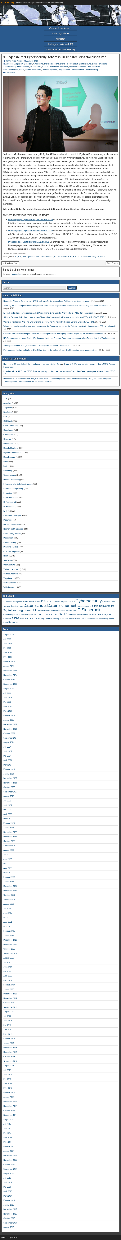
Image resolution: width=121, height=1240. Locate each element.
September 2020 (10, 953)
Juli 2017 (7, 1124)
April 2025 (7, 706)
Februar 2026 (9, 661)
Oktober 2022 (9, 841)
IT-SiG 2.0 (48, 614)
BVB (5, 417)
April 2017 (7, 1137)
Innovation (7, 493)
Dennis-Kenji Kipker (13, 61)
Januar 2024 (8, 774)
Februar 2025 (9, 715)
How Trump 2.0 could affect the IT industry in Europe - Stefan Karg (32, 364)
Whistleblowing (91, 70)
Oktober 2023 (9, 787)
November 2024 (10, 729)
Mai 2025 (7, 702)
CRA (72, 601)
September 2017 (10, 1115)
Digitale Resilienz (51, 64)
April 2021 (7, 922)
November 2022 (10, 837)
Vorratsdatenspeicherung (97, 619)
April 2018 (7, 1083)
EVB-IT (6, 466)
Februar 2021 (9, 931)
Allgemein (18, 64)
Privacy (40, 618)
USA (83, 618)
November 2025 (10, 675)
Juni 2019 (7, 1021)
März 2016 (7, 1196)
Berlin (25, 601)
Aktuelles (9, 64)
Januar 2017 (8, 1151)
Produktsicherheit (10, 70)
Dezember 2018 (10, 1048)
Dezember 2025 (10, 670)
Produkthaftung (93, 67)
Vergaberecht (64, 70)
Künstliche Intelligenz (59, 67)
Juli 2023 (7, 801)
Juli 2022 (7, 855)
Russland (64, 619)
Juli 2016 (7, 1178)
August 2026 (8, 634)
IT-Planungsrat (9, 502)
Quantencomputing (11, 551)
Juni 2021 (7, 913)
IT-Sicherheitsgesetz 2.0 (27, 615)
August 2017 (8, 1119)
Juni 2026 (7, 643)
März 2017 (7, 1142)
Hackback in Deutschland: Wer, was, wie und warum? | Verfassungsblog (34, 379)
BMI (30, 601)
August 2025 (8, 688)
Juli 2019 (7, 1016)
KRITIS (45, 67)
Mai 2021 (7, 917)
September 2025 (10, 684)
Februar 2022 (9, 877)
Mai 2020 (7, 971)
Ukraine (77, 619)
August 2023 (8, 796)
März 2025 (7, 711)
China (50, 601)
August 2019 (8, 1012)
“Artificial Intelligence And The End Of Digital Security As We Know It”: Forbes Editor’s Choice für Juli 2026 (49, 322)
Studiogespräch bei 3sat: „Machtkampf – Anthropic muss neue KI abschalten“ (36, 345)
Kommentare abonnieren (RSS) (60, 49)
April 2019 (7, 1030)
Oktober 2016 (9, 1164)
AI (16, 256)
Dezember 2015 (10, 1209)
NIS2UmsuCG (28, 618)
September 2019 (10, 1007)
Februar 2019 (9, 1039)
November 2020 (10, 944)
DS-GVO (27, 610)
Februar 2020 (9, 985)
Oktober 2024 (9, 733)
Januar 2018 (8, 1097)
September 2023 (10, 792)
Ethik (94, 64)
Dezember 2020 (10, 940)
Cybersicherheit (108, 602)
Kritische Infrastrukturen (78, 615)
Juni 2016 (7, 1182)
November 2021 (10, 890)
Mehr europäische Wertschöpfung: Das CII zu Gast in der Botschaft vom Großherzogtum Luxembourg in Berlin (50, 350)
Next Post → (112, 263)
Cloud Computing (10, 426)
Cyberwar (7, 439)
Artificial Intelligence (14, 602)
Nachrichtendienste (77, 67)
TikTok (71, 619)
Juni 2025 (7, 697)
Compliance (8, 430)
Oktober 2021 (9, 895)
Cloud (56, 602)
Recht (21, 70)
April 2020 (7, 976)
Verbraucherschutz (33, 70)
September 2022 (10, 846)
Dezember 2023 (10, 778)
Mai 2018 (7, 1079)
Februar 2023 (9, 823)
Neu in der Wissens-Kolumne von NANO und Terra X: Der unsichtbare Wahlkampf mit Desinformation (46, 301)
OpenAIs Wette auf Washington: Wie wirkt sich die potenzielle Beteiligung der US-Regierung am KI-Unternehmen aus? (53, 334)
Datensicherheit (46, 256)
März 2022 (7, 873)
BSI (24, 256)
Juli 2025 (7, 693)
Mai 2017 (7, 1133)
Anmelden (60, 38)
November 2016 (10, 1160)
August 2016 (8, 1173)
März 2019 (7, 1034)
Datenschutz (8, 444)
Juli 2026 (7, 639)
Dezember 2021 (10, 886)
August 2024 (8, 742)
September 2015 (10, 1223)
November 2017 (10, 1106)
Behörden (28, 64)
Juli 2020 (7, 962)
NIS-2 (102, 256)
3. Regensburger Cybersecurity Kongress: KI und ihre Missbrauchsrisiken (54, 57)
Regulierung (54, 619)
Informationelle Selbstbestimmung (17, 484)
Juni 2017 (7, 1128)
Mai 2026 (7, 648)
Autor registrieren (60, 33)
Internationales (23, 67)
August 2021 (8, 904)
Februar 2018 (9, 1092)
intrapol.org (7, 2)
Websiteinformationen (59, 28)
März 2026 (7, 657)
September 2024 (10, 738)
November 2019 (10, 998)
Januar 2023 (8, 828)
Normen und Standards (13, 529)
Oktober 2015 (9, 1218)
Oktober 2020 (9, 949)
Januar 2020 (8, 989)
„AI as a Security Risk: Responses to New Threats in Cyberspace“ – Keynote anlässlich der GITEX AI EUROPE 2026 (53, 317)
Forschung (102, 64)
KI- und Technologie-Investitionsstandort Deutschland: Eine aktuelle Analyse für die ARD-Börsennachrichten (49, 313)
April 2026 (7, 652)
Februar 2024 (9, 769)
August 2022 (8, 850)
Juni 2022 (7, 859)
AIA (19, 256)
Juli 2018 (7, 1070)
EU (55, 256)
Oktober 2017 (9, 1110)
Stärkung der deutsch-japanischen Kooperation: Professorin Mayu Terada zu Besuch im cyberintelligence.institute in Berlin (55, 305)
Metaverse (7, 520)
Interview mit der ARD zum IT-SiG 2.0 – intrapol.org (25, 371)
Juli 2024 (7, 747)
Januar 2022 (8, 881)
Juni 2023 (7, 805)
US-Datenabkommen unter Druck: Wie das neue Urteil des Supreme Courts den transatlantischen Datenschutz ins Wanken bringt (58, 338)
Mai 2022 (7, 864)
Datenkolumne (16, 606)
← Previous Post (10, 263)
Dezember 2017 (10, 1101)
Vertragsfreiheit (77, 70)
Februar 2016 (9, 1200)
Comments (10, 73)
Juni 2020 (7, 967)
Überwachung (9, 565)
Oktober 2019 (9, 1003)
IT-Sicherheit (35, 67)
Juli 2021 (7, 908)
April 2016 (7, 1191)
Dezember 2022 (10, 832)
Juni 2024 (7, 751)
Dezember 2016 (10, 1155)
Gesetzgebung (9, 67)
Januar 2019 (8, 1043)
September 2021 (10, 899)
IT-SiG (39, 615)
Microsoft (7, 618)
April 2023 (7, 814)
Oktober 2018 (9, 1057)
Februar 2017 (9, 1146)
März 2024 (7, 765)
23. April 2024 (32, 61)
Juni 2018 (7, 1074)
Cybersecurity (33, 256)
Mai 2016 (7, 1187)
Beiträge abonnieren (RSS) (60, 44)
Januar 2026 (8, 666)
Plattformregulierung (12, 533)
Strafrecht (7, 560)
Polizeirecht (8, 538)
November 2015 (10, 1214)
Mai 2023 (7, 810)
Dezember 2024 (10, 724)
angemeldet (17, 274)
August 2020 (8, 958)
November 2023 (10, 783)
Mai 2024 (7, 756)
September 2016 (10, 1169)
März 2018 (7, 1088)
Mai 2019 (7, 1025)
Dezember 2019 (10, 994)
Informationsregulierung (13, 488)
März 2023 (7, 819)
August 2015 (8, 1227)
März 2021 (7, 926)
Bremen (37, 601)
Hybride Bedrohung (11, 479)
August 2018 (8, 1066)
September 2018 (10, 1061)
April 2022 (7, 868)
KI (71, 256)
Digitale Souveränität (69, 64)
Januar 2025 (8, 720)
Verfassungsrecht (49, 70)
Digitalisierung (85, 64)
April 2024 (7, 760)
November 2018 (10, 1052)
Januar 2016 (8, 1205)
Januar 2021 (8, 935)
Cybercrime (38, 64)
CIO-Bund (7, 421)
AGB (5, 399)
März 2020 (7, 980)
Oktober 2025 (9, 679)
